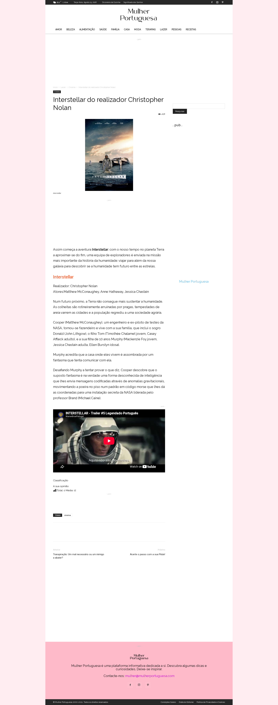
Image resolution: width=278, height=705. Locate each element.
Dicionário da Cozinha (111, 2)
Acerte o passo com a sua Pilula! (147, 554)
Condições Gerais (168, 702)
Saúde (103, 29)
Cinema (72, 87)
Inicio (55, 87)
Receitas (191, 29)
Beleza (70, 29)
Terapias (150, 29)
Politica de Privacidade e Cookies (211, 702)
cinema (67, 515)
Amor (58, 29)
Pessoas (176, 29)
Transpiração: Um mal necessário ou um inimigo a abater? (78, 556)
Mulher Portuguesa (193, 281)
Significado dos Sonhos (133, 2)
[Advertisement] (139, 59)
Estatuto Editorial (186, 702)
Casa (127, 29)
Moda (137, 29)
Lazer (163, 29)
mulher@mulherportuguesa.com (149, 676)
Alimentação (87, 29)
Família (115, 29)
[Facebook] (211, 2)
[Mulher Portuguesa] (139, 15)
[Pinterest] (222, 2)
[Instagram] (217, 2)
